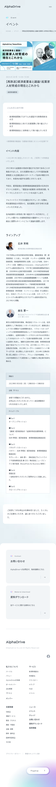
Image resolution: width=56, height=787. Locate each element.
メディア (31, 684)
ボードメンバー (11, 684)
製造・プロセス (11, 720)
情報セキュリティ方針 (32, 753)
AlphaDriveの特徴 (13, 680)
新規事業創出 (33, 671)
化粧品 (8, 712)
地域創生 (32, 676)
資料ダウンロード (35, 724)
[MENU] (50, 7)
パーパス (9, 671)
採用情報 (32, 728)
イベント (32, 693)
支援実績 (9, 707)
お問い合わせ (34, 719)
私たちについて (12, 667)
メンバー (9, 698)
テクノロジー (33, 680)
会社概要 (9, 689)
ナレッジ (32, 715)
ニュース (32, 707)
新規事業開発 (12, 92)
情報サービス (10, 716)
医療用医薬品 (10, 737)
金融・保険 (9, 729)
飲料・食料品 (10, 733)
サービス (32, 667)
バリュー (9, 676)
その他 (8, 742)
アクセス (9, 693)
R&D (31, 689)
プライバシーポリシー (13, 753)
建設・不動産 (10, 725)
